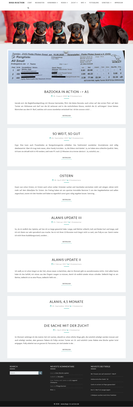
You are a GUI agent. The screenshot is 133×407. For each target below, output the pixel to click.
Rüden (63, 3)
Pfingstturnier (61, 386)
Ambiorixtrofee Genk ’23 (99, 379)
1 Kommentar (76, 222)
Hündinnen (51, 3)
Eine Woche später (62, 373)
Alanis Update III (66, 218)
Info (82, 3)
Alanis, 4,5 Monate (67, 301)
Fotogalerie (94, 3)
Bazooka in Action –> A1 (66, 92)
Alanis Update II (66, 260)
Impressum (119, 3)
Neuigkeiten (39, 3)
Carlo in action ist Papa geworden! (103, 384)
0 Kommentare (76, 96)
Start (30, 3)
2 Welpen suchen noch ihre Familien (103, 395)
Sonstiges (106, 3)
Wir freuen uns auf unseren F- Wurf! (103, 374)
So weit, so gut (66, 133)
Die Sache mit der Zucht (66, 325)
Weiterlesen (67, 116)
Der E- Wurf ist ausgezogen (100, 390)
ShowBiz (61, 377)
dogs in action (16, 2)
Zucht (73, 3)
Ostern (66, 176)
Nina (51, 390)
